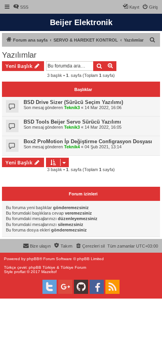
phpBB (33, 259)
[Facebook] (97, 287)
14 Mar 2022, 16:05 (103, 127)
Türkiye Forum (73, 267)
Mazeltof (49, 272)
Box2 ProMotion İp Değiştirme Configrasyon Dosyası (88, 141)
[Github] (81, 287)
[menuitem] (20, 7)
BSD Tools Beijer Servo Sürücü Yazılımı (72, 122)
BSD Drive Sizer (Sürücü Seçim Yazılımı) (73, 102)
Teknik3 (72, 107)
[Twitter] (49, 287)
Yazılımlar (19, 55)
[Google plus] (65, 287)
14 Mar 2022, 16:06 (103, 107)
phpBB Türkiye (42, 267)
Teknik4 (72, 146)
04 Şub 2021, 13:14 (103, 146)
